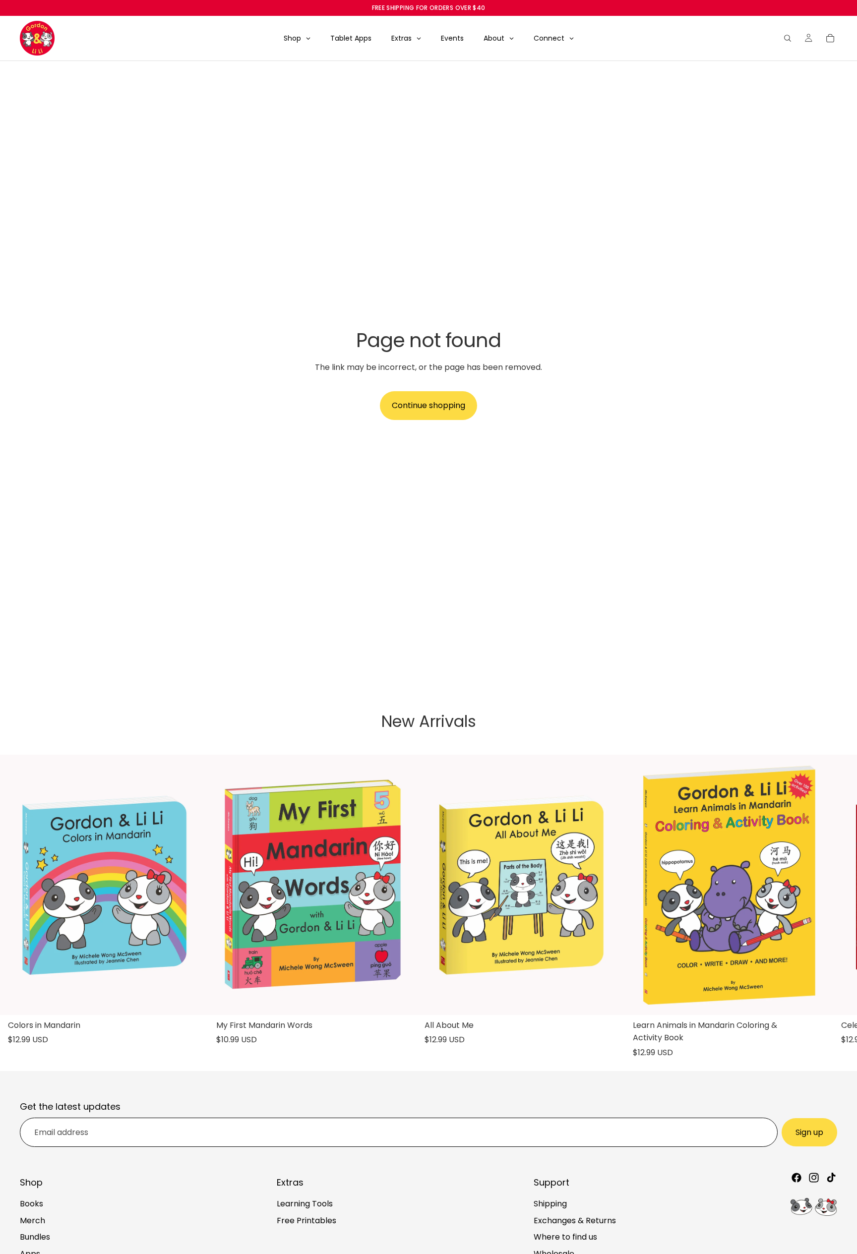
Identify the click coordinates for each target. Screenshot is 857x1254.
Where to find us (565, 1237)
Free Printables (306, 1220)
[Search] (787, 38)
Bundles (35, 1237)
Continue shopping (428, 405)
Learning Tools (305, 1203)
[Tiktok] (831, 1178)
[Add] (193, 1000)
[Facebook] (796, 1178)
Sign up (809, 1132)
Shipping (550, 1203)
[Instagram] (814, 1178)
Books (31, 1203)
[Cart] (830, 38)
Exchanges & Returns (575, 1220)
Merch (32, 1220)
